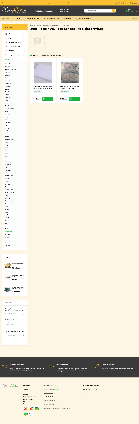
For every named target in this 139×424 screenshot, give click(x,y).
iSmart (7, 128)
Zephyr (7, 229)
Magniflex (8, 164)
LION (6, 153)
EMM (6, 100)
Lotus (6, 156)
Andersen (7, 66)
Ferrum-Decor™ (9, 108)
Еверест (7, 234)
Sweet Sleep (8, 201)
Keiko (6, 142)
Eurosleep (8, 106)
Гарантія (28, 3)
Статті (64, 3)
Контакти (71, 3)
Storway (7, 198)
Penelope (7, 187)
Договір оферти (54, 3)
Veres (6, 212)
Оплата (20, 3)
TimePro (95, 389)
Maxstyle (7, 167)
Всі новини (8, 342)
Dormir (7, 89)
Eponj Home (8, 103)
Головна (4, 3)
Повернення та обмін (40, 3)
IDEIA (6, 117)
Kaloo (7, 134)
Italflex (7, 131)
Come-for (7, 78)
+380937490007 (65, 9)
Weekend (7, 226)
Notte (6, 181)
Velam (7, 209)
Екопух (7, 237)
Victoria (7, 217)
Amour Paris (8, 64)
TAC (6, 203)
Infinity (7, 120)
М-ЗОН (7, 240)
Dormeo (7, 86)
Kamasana (8, 136)
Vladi (6, 220)
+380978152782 (65, 11)
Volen (6, 223)
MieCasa (7, 173)
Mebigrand (8, 170)
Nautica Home (9, 175)
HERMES (7, 114)
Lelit (6, 147)
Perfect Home (9, 189)
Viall (6, 215)
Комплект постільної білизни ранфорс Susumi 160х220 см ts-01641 (69, 88)
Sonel (6, 195)
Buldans (7, 75)
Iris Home (7, 122)
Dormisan (7, 92)
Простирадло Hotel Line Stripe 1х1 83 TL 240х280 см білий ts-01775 (42, 88)
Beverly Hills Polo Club (11, 69)
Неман (7, 243)
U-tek (6, 206)
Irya (6, 125)
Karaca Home (9, 139)
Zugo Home (8, 231)
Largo (7, 145)
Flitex (6, 111)
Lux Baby (7, 161)
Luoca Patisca (9, 159)
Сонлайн (7, 245)
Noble (7, 178)
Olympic (7, 184)
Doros (7, 94)
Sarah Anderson (9, 192)
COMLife (7, 80)
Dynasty (7, 97)
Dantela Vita (8, 83)
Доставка (13, 3)
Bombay (7, 72)
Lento (6, 150)
